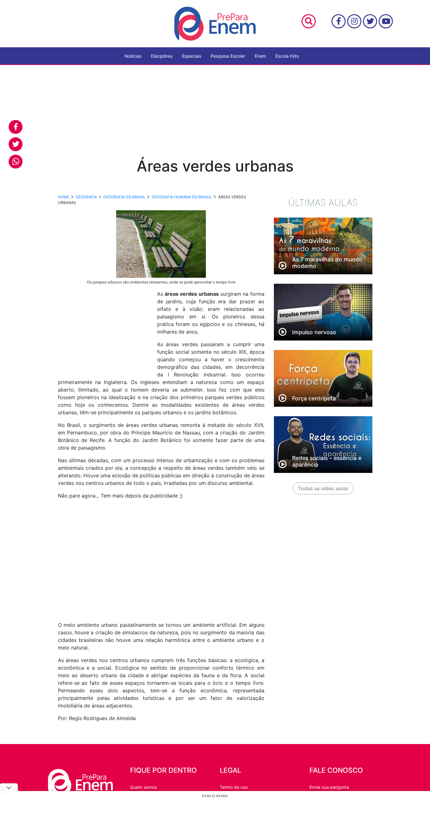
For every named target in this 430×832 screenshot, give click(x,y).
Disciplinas (162, 56)
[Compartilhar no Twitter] (15, 144)
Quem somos (143, 787)
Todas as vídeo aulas (323, 488)
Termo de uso (234, 787)
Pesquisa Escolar (228, 56)
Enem (260, 56)
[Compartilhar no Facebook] (15, 127)
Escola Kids (287, 56)
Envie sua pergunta (329, 787)
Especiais (191, 56)
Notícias (133, 56)
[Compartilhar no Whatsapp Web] (15, 161)
